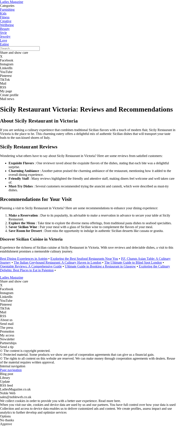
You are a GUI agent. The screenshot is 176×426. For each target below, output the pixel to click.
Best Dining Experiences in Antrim (23, 258)
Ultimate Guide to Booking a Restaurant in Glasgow (100, 266)
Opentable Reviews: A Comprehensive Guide (31, 266)
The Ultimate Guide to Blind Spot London (133, 262)
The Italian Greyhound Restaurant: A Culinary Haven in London (57, 262)
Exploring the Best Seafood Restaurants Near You (84, 258)
